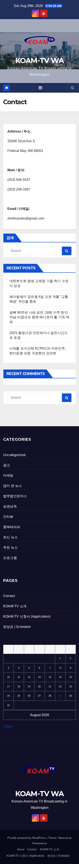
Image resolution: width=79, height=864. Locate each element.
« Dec (7, 726)
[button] (72, 87)
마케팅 (8, 475)
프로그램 (10, 558)
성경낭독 (10, 506)
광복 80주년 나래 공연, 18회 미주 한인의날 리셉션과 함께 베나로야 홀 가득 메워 (39, 317)
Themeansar (39, 843)
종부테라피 (11, 527)
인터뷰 (8, 516)
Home (20, 849)
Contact (9, 596)
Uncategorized (14, 455)
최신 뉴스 (10, 537)
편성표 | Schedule (17, 627)
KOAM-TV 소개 (15, 606)
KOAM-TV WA (39, 60)
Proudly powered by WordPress (27, 837)
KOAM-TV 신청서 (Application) (26, 616)
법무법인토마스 (15, 496)
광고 (6, 465)
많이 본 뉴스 (12, 486)
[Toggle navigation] (40, 88)
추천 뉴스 (10, 547)
